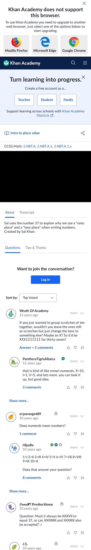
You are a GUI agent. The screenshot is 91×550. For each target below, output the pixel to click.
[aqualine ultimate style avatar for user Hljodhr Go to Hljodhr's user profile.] (13, 448)
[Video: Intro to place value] (45, 176)
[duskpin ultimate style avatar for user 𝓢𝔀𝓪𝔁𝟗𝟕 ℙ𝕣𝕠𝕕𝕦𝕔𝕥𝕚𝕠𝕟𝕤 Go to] (10, 507)
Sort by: (12, 298)
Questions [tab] (12, 247)
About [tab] (9, 212)
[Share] (83, 133)
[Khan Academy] (20, 63)
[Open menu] (85, 62)
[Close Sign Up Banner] (83, 77)
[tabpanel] (45, 226)
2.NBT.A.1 (44, 146)
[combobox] (38, 298)
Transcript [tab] (26, 212)
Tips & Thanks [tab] (35, 247)
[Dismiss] (84, 3)
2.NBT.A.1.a (63, 146)
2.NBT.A (29, 146)
